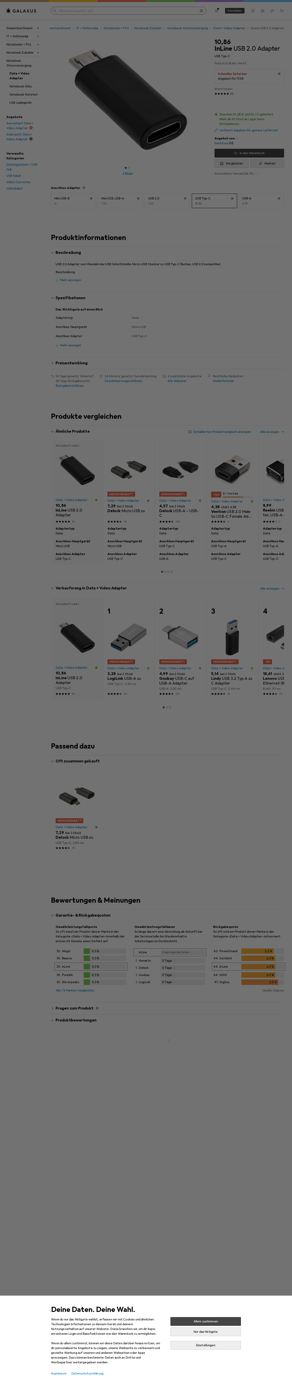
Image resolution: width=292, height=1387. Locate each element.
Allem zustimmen (205, 1321)
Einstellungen (205, 1345)
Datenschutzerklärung (87, 1373)
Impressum (58, 1373)
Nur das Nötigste (205, 1332)
